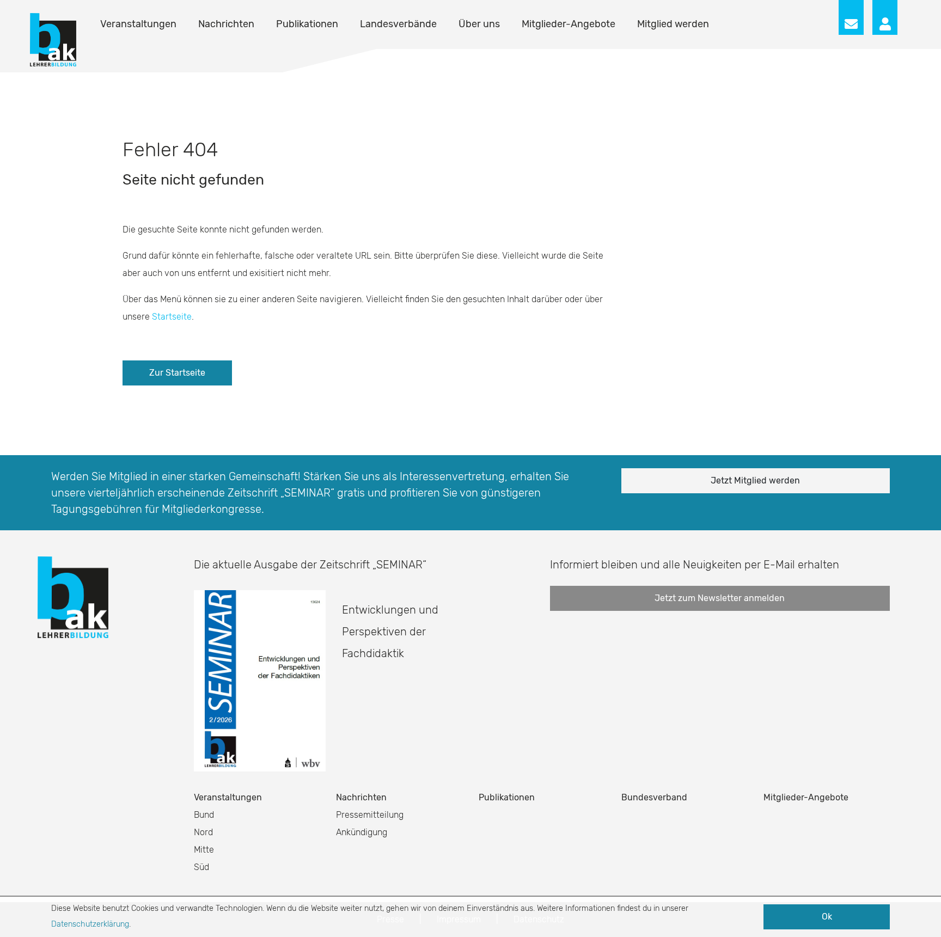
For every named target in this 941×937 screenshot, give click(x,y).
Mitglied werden (673, 24)
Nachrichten (226, 24)
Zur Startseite (177, 373)
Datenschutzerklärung (90, 924)
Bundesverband (654, 797)
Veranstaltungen (138, 24)
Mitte (204, 849)
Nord (203, 832)
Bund (204, 815)
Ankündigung (361, 832)
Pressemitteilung (370, 815)
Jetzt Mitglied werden (755, 480)
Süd (201, 867)
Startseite (172, 316)
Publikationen (307, 24)
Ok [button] (827, 916)
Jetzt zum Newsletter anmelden (720, 598)
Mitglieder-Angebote (568, 24)
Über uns (479, 24)
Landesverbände (398, 24)
